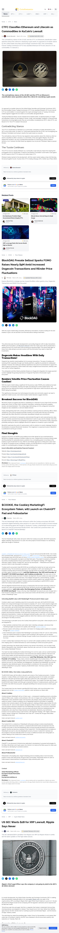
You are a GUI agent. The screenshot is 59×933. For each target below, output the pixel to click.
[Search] (55, 9)
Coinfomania (23, 463)
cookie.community (20, 737)
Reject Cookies (42, 928)
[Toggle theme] (45, 9)
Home (3, 21)
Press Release (18, 255)
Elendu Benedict (16, 167)
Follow (53, 185)
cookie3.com (18, 718)
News (6, 14)
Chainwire (14, 792)
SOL (52, 14)
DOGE (10, 255)
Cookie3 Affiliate (14, 630)
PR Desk (14, 475)
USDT (29, 14)
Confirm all (53, 928)
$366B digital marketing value (35, 557)
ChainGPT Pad (26, 555)
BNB (37, 14)
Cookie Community (19, 690)
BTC (12, 14)
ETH (20, 14)
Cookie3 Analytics (41, 626)
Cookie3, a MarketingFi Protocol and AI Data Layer (16, 554)
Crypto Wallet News (19, 817)
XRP (44, 14)
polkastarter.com (20, 762)
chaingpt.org (18, 750)
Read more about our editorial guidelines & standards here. (17, 171)
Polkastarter (36, 555)
